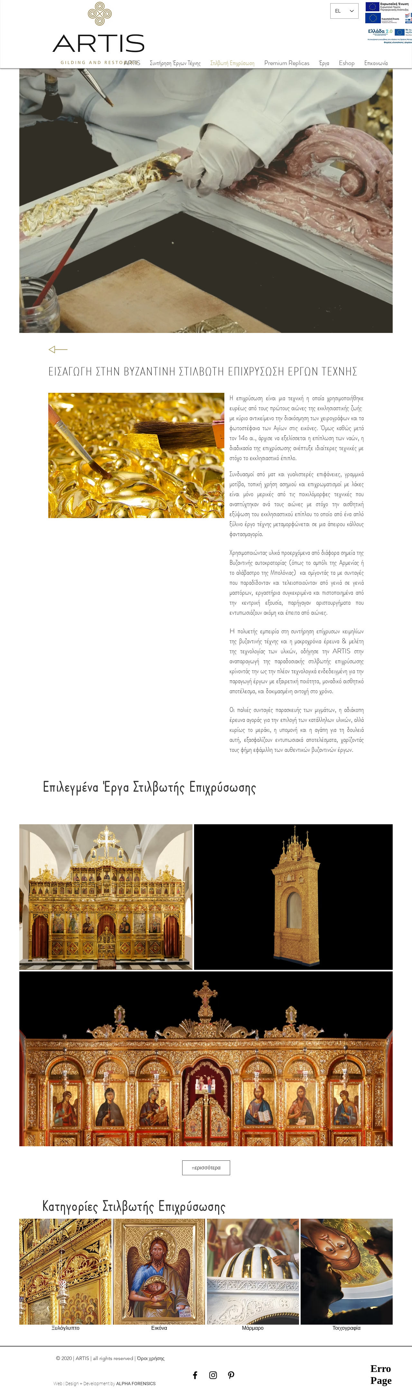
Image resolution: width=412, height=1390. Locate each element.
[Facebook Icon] (195, 1375)
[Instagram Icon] (213, 1375)
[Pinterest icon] (231, 1375)
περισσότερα (206, 1168)
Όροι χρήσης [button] (150, 1358)
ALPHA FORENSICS (135, 1383)
